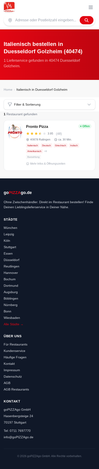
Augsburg (11, 292)
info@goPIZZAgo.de (18, 437)
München (10, 228)
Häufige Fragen (15, 357)
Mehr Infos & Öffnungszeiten (47, 163)
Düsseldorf (11, 260)
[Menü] (90, 7)
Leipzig (9, 234)
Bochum (10, 279)
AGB (7, 383)
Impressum (12, 370)
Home (8, 89)
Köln (7, 240)
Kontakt (9, 363)
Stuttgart (10, 247)
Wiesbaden (12, 318)
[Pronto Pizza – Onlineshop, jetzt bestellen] (49, 145)
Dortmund (11, 285)
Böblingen (11, 298)
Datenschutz (13, 376)
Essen (8, 253)
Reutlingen (11, 266)
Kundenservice (14, 351)
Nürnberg (10, 305)
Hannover (11, 273)
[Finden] (86, 20)
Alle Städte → (13, 324)
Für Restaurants (15, 344)
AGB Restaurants (16, 389)
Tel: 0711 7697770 (17, 430)
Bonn (7, 311)
